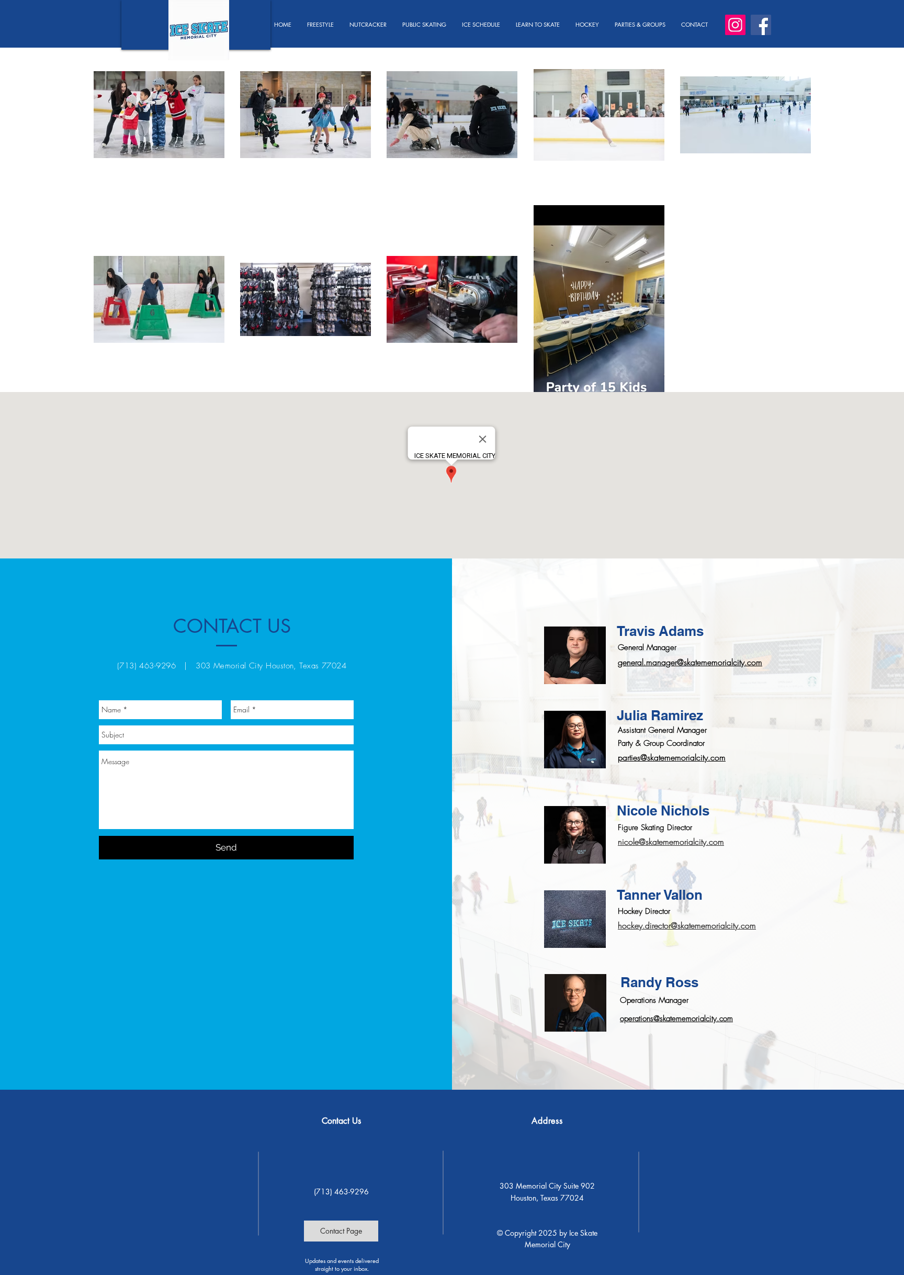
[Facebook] (761, 25)
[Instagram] (735, 25)
